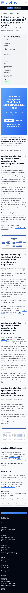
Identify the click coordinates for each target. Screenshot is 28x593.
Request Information (14, 513)
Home (3, 523)
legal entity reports (14, 456)
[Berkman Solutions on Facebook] (2, 518)
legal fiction (7, 187)
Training (3, 561)
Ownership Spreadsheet (8, 585)
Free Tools (4, 579)
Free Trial (9, 8)
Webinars (4, 549)
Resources (4, 545)
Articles (3, 535)
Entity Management (7, 531)
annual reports (16, 419)
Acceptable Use (5, 569)
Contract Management (8, 529)
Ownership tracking (7, 213)
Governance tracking (7, 373)
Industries (4, 551)
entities (7, 81)
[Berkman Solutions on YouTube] (8, 518)
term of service (16, 380)
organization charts (20, 227)
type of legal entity (6, 177)
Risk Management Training (9, 553)
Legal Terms (4, 565)
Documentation (5, 559)
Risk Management (6, 541)
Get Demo (18, 8)
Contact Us (20, 120)
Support (3, 557)
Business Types (5, 547)
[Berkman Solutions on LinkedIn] (5, 518)
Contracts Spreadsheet (8, 583)
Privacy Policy (5, 567)
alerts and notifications (8, 463)
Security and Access (7, 571)
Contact (3, 575)
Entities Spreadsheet (7, 581)
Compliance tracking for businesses (11, 306)
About (3, 589)
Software (4, 527)
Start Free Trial (9, 120)
